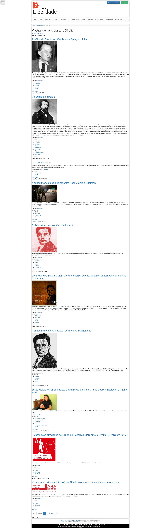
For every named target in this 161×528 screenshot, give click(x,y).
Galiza (41, 20)
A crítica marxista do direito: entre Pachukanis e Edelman (64, 183)
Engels (36, 151)
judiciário (37, 142)
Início (34, 20)
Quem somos (64, 520)
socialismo (37, 141)
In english (118, 20)
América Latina (74, 20)
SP (35, 507)
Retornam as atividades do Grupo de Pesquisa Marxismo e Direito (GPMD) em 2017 (79, 435)
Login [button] (124, 3)
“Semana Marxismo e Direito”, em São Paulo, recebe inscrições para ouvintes (75, 482)
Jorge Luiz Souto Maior (41, 425)
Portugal (48, 20)
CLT (36, 423)
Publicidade (78, 520)
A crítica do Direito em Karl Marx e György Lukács (59, 39)
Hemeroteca (109, 20)
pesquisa (37, 472)
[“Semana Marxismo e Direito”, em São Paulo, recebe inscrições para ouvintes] (44, 488)
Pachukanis (38, 215)
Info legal (71, 520)
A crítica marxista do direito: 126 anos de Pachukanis (61, 330)
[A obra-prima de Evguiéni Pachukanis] (44, 239)
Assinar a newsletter (113, 3)
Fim (57, 513)
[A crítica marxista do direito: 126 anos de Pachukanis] (44, 350)
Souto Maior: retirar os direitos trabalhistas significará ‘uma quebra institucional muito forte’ (79, 391)
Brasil (56, 20)
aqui (102, 526)
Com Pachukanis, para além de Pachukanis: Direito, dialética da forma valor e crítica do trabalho (79, 277)
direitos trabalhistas (40, 418)
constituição (38, 421)
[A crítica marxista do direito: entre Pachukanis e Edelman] (44, 193)
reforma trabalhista (40, 420)
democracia (38, 173)
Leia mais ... (35, 91)
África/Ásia (63, 20)
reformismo (38, 147)
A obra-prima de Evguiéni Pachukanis (53, 225)
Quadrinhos (99, 20)
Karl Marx (37, 83)
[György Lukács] (44, 56)
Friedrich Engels (39, 152)
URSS (36, 264)
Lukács (37, 85)
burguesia (37, 144)
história (37, 266)
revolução (37, 149)
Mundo (84, 20)
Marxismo (37, 87)
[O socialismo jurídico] (44, 111)
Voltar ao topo (156, 524)
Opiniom (90, 20)
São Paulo (37, 474)
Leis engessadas (41, 162)
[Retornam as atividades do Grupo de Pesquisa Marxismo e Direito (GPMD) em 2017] (44, 449)
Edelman (37, 217)
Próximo (51, 513)
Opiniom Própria (43, 169)
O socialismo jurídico (43, 97)
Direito (36, 88)
